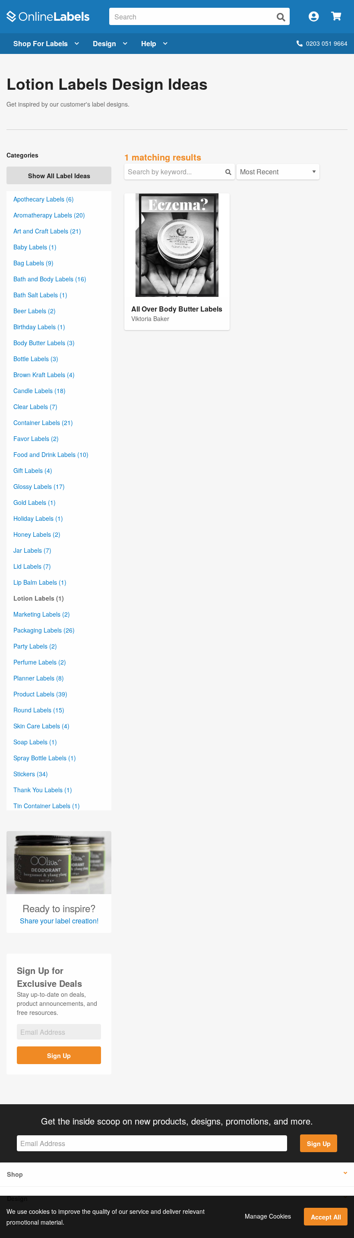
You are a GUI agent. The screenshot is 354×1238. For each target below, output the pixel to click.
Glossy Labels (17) (39, 486)
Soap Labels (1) (35, 741)
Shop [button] (15, 1174)
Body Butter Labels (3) (44, 342)
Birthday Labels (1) (39, 326)
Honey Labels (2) (36, 534)
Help (148, 43)
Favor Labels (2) (36, 438)
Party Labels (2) (35, 646)
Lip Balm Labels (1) (39, 582)
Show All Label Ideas (59, 175)
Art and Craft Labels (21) (47, 231)
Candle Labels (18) (39, 390)
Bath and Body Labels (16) (49, 278)
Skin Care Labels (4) (41, 725)
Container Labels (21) (43, 422)
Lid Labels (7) (32, 566)
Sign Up (59, 1055)
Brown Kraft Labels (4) (44, 374)
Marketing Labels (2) (41, 614)
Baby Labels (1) (35, 247)
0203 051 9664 (327, 43)
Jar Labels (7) (32, 550)
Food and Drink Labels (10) (50, 454)
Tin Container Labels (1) (46, 805)
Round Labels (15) (38, 710)
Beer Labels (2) (34, 310)
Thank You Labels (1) (42, 789)
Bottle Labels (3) (35, 358)
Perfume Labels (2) (39, 662)
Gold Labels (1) (34, 502)
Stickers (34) (30, 773)
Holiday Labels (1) (38, 518)
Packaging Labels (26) (44, 630)
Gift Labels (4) (32, 470)
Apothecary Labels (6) (43, 199)
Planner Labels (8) (38, 678)
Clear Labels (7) (35, 406)
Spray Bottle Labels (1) (44, 757)
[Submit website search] (281, 17)
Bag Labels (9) (33, 262)
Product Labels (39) (40, 694)
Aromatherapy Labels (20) (49, 215)
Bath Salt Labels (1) (40, 294)
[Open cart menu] (336, 16)
